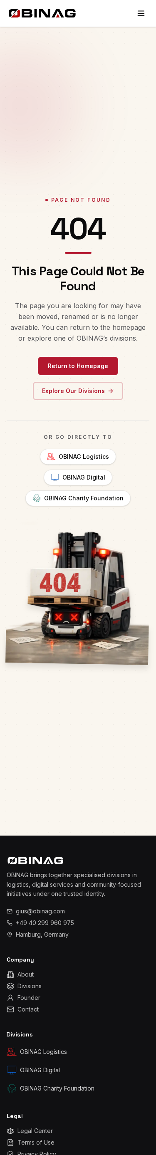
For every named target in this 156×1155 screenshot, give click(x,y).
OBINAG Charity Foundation (84, 498)
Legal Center (35, 1130)
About (25, 974)
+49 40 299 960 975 (45, 922)
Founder (28, 997)
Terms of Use (35, 1142)
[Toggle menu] (141, 13)
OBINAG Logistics (84, 456)
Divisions (29, 985)
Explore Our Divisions (73, 390)
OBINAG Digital (83, 477)
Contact (28, 1009)
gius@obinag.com (40, 911)
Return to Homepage (78, 365)
